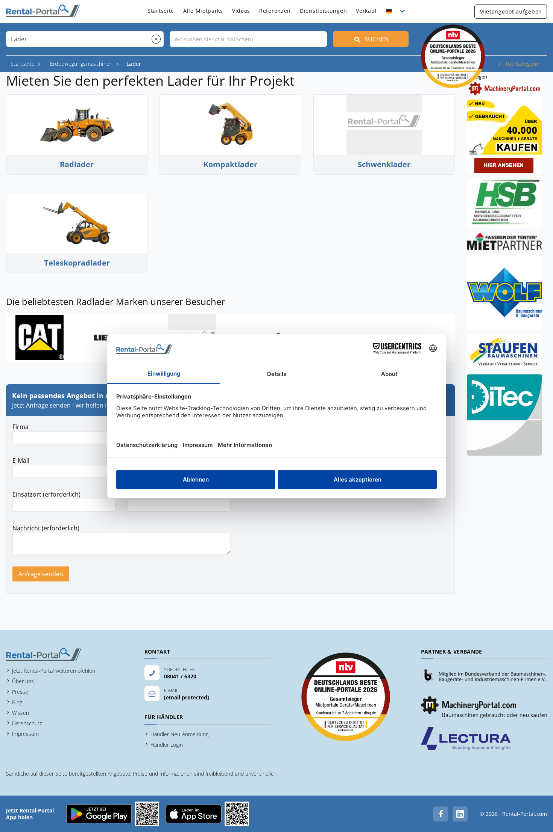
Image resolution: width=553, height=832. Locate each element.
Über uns (23, 681)
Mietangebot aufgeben (510, 11)
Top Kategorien (523, 63)
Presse (20, 691)
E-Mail (20, 460)
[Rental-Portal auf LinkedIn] (460, 813)
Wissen (20, 712)
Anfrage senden (40, 574)
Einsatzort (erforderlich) (46, 494)
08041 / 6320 (180, 676)
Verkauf (366, 10)
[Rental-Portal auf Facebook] (440, 813)
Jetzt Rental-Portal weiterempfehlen (53, 670)
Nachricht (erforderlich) (45, 528)
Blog (17, 702)
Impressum (25, 733)
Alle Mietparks (203, 10)
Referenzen (275, 10)
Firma (20, 427)
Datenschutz (27, 723)
